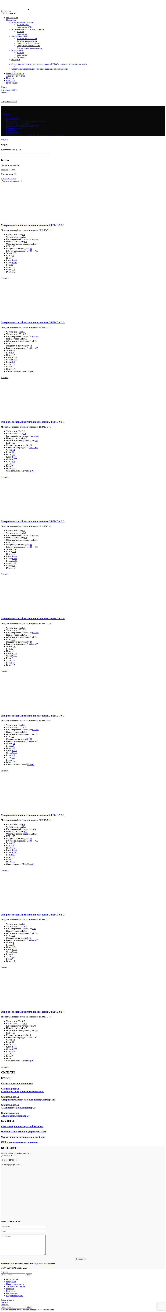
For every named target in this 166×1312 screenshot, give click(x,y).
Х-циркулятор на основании (29, 48)
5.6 (24, 237)
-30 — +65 (33, 251)
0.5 (25, 241)
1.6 (13, 568)
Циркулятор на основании (28, 45)
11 (13, 956)
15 (13, 364)
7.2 (24, 433)
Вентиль (20, 32)
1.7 (13, 961)
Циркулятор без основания (28, 43)
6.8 (24, 334)
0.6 (25, 732)
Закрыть (4, 139)
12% (34, 929)
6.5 (13, 362)
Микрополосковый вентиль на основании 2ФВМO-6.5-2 (33, 521)
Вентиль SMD (23, 25)
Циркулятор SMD (24, 27)
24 (13, 255)
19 (13, 267)
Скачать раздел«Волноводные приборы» (15, 1114)
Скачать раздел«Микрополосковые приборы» (18, 1106)
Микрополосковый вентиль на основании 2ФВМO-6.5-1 (33, 421)
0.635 (14, 262)
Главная (4, 170)
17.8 (14, 552)
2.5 (13, 272)
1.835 (14, 260)
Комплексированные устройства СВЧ (22, 1126)
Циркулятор (22, 34)
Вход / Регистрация (14, 1296)
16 (13, 945)
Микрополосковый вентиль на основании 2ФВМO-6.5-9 (33, 618)
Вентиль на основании (27, 41)
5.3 (23, 234)
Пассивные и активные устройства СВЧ (23, 1131)
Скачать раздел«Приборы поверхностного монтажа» (22, 1090)
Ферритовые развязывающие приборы (23, 1137)
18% (34, 829)
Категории (6, 114)
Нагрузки (15, 59)
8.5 (24, 727)
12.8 (14, 549)
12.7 (14, 253)
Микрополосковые (19, 36)
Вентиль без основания (27, 38)
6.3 (23, 824)
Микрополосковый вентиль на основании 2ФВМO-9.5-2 (33, 914)
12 (31, 346)
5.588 (14, 561)
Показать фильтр (8, 178)
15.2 (14, 563)
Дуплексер (21, 57)
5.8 (23, 431)
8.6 (13, 565)
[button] (4, 278)
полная (35, 239)
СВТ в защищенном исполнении (19, 1142)
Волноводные (17, 50)
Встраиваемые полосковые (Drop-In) (27, 29)
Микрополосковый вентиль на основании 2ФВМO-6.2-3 (33, 322)
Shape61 (30, 371)
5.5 (13, 355)
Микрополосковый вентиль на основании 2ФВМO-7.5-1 (33, 815)
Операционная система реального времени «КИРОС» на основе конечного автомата (49, 64)
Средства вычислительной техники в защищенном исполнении (39, 69)
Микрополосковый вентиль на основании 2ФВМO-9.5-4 (33, 1011)
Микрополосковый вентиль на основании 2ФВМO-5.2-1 (33, 225)
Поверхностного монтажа (22, 22)
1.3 (13, 737)
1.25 (13, 246)
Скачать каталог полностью (17, 1083)
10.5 (25, 926)
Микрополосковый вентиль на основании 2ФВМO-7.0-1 (33, 715)
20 (36, 244)
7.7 (13, 269)
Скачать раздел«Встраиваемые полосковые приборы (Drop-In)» (28, 1098)
